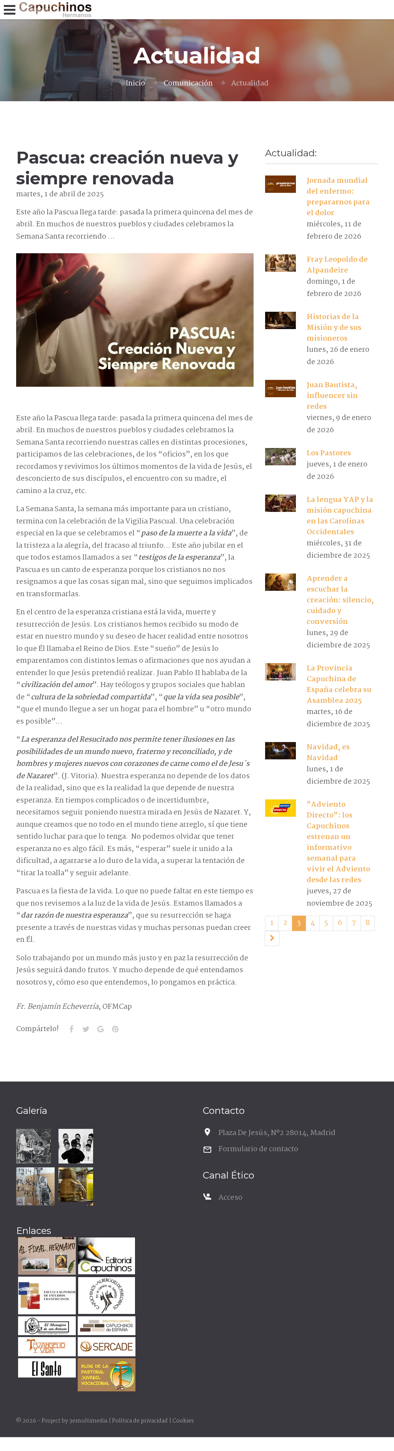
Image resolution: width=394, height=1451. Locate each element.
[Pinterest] (115, 1029)
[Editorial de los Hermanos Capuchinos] (105, 1257)
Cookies (183, 1421)
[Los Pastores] (280, 457)
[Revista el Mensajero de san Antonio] (46, 1326)
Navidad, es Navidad (328, 753)
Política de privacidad (140, 1421)
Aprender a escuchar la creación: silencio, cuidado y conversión (340, 600)
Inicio (135, 83)
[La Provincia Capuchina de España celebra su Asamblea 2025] (280, 672)
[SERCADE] (105, 1347)
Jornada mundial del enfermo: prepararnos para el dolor (338, 197)
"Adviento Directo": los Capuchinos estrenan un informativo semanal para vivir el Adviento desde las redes (338, 842)
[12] (272, 938)
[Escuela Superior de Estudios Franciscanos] (46, 1296)
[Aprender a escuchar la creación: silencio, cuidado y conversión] (280, 582)
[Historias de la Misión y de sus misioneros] (280, 320)
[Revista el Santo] (46, 1368)
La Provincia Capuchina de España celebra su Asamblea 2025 (339, 685)
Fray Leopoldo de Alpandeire (337, 265)
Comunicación (188, 83)
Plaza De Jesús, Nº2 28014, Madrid (277, 1133)
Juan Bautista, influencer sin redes (332, 396)
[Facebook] (71, 1029)
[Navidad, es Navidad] (280, 751)
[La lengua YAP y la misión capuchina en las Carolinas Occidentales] (280, 503)
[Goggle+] (100, 1029)
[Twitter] (86, 1029)
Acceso (230, 1198)
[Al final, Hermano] (46, 1257)
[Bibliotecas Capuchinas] (105, 1326)
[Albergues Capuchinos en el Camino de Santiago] (105, 1296)
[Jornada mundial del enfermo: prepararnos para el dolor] (280, 184)
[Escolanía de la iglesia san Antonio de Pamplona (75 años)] (75, 1146)
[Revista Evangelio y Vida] (46, 1347)
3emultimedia (88, 1421)
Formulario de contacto (258, 1149)
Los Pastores (329, 453)
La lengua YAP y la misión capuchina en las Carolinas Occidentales (340, 516)
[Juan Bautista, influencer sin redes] (280, 389)
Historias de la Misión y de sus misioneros (334, 327)
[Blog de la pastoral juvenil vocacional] (105, 1375)
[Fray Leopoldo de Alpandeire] (280, 263)
